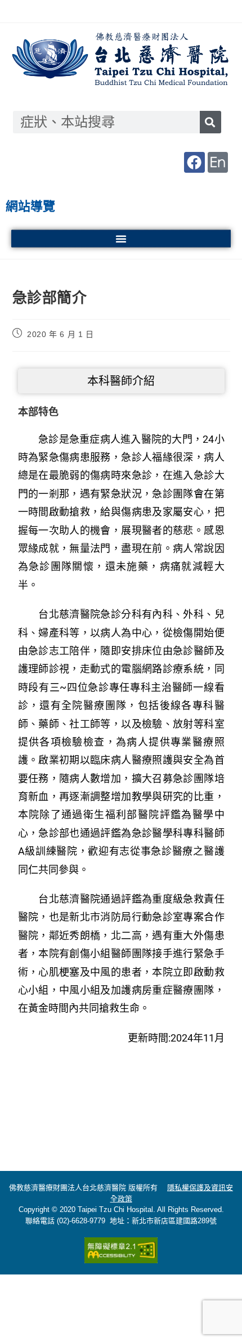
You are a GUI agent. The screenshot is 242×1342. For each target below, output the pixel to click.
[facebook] (194, 162)
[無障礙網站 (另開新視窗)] (121, 1250)
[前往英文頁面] (218, 162)
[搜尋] (210, 122)
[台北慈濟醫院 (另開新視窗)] (121, 60)
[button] (121, 238)
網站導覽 (30, 206)
